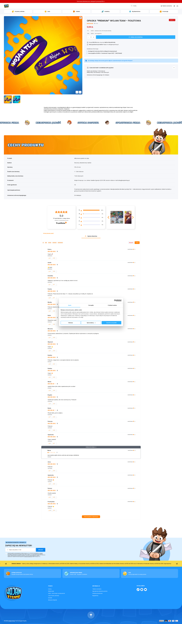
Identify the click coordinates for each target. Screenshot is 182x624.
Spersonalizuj (90, 322)
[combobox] (144, 5)
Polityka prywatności (97, 593)
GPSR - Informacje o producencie (56, 593)
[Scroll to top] (91, 615)
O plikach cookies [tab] (112, 305)
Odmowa (70, 322)
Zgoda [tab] (69, 305)
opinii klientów (61, 218)
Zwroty (50, 589)
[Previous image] (77, 92)
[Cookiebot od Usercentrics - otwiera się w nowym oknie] (115, 301)
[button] (177, 6)
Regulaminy (95, 595)
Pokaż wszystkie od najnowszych (91, 516)
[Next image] (80, 92)
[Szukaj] (131, 5)
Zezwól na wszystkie (111, 322)
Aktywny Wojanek (52, 600)
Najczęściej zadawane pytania (99, 591)
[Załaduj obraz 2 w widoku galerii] (17, 99)
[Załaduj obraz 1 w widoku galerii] (8, 99)
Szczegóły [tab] (91, 305)
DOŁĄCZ (40, 549)
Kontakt (50, 598)
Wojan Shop (11, 621)
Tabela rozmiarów (96, 589)
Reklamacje (51, 591)
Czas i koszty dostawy (53, 595)
